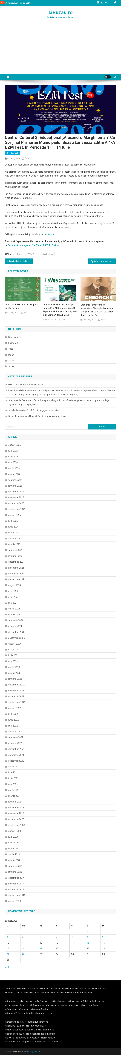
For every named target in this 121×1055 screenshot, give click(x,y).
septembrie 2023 (16, 638)
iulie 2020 (13, 837)
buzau (20, 254)
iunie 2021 (13, 778)
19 (41, 948)
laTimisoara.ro (12, 1005)
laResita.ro (35, 1034)
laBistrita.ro (48, 1029)
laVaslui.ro (11, 1025)
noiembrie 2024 (16, 568)
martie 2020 (14, 860)
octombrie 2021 (16, 755)
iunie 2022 (13, 719)
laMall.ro (65, 988)
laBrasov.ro (10, 1022)
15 (88, 943)
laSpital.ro (33, 988)
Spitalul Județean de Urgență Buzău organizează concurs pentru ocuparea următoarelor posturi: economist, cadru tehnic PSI (103, 261)
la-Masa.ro (55, 988)
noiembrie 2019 (16, 883)
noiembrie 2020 (16, 813)
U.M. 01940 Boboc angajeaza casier (26, 384)
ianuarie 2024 (15, 626)
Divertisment (12, 153)
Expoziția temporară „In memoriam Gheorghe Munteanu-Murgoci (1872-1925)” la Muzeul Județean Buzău (97, 309)
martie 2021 (14, 796)
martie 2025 (14, 544)
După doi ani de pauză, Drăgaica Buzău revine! (21, 306)
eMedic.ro (10, 988)
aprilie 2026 (14, 468)
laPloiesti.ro (98, 1001)
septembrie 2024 (16, 579)
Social (11, 360)
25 (23, 954)
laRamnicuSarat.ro (39, 1009)
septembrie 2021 (16, 761)
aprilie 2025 (14, 538)
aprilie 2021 (14, 790)
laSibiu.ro (9, 1037)
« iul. (7, 967)
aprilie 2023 (14, 667)
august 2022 (14, 708)
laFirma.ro (85, 988)
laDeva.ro (49, 1005)
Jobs (10, 349)
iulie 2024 (13, 591)
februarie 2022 (15, 737)
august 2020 (14, 831)
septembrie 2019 (16, 895)
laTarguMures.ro (27, 1041)
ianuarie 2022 (15, 743)
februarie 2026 (15, 480)
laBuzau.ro (61, 12)
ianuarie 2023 (15, 679)
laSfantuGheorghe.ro (37, 1022)
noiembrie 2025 (16, 497)
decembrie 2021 (16, 749)
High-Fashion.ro (84, 992)
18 (23, 948)
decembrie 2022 (16, 684)
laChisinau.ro (43, 992)
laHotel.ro (44, 988)
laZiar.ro (74, 988)
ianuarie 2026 (15, 486)
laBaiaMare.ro (34, 1029)
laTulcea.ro (43, 1041)
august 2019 (14, 901)
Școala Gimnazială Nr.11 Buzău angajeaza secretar (33, 410)
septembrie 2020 (16, 825)
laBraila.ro (24, 1034)
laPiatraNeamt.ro (68, 992)
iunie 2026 (13, 456)
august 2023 (14, 644)
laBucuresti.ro (26, 1001)
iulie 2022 (13, 714)
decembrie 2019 (16, 878)
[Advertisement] (60, 50)
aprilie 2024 (14, 608)
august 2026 (14, 445)
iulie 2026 (13, 450)
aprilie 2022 (14, 731)
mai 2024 (13, 603)
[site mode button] (107, 77)
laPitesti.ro (23, 1009)
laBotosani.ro (11, 1034)
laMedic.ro (21, 988)
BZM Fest (32, 254)
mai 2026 (13, 462)
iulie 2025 (13, 521)
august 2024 (14, 585)
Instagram (25, 245)
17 (8, 948)
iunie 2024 (13, 597)
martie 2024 (14, 614)
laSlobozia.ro (33, 1037)
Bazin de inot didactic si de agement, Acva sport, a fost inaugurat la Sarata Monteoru (21, 261)
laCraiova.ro (73, 1001)
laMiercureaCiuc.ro (90, 1005)
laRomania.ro (11, 1001)
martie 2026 (14, 474)
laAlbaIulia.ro (23, 1025)
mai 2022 (13, 725)
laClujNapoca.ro (42, 1001)
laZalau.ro (53, 1041)
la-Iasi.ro (21, 1022)
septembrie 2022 (16, 702)
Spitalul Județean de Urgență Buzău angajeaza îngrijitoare (37, 416)
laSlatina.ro (20, 1037)
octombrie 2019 (16, 889)
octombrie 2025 (16, 503)
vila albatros (47, 254)
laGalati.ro (86, 1001)
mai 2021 (13, 784)
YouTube (36, 245)
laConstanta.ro (59, 1001)
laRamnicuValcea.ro (15, 1013)
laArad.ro (9, 1029)
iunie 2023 (13, 655)
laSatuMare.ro (48, 1034)
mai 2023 (13, 661)
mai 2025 (13, 532)
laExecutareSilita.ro (26, 992)
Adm (27, 158)
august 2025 (14, 515)
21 (72, 948)
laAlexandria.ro (38, 1025)
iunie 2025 (13, 526)
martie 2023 (14, 673)
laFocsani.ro (61, 1005)
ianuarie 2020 (15, 872)
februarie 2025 (15, 550)
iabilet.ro (49, 234)
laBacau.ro (20, 1029)
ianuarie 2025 (15, 556)
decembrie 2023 (16, 632)
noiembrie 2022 (16, 690)
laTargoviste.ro (47, 1037)
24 (8, 954)
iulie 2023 (13, 649)
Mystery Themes (33, 1051)
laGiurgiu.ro (74, 1005)
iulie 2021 (13, 772)
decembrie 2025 (16, 491)
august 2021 (14, 766)
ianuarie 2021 (15, 801)
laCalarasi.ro (37, 1005)
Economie (13, 343)
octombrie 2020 (16, 819)
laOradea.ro (11, 1009)
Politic (11, 355)
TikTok (46, 245)
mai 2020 (13, 848)
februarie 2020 (15, 866)
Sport (11, 366)
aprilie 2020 (14, 854)
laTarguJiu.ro (12, 1041)
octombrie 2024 (16, 573)
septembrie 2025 (16, 509)
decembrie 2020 (16, 807)
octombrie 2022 (16, 696)
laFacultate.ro (98, 988)
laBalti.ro (54, 992)
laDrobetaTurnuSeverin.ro (39, 1013)
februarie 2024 (15, 620)
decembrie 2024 (16, 562)
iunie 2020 (13, 842)
